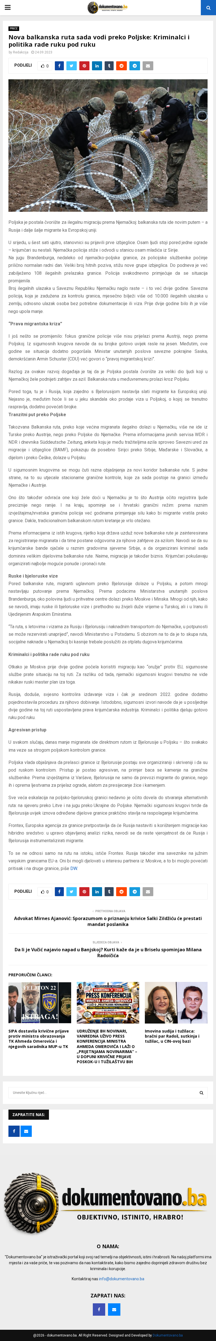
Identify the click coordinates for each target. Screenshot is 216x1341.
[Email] (114, 1309)
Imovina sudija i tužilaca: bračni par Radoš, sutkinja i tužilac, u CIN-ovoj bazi (172, 1036)
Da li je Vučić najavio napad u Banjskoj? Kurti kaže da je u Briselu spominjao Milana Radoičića (108, 952)
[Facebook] (99, 1309)
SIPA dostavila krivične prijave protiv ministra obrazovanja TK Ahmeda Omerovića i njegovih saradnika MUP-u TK (38, 1038)
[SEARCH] (201, 1092)
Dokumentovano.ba (168, 1335)
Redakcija (20, 52)
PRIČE (14, 28)
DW (73, 868)
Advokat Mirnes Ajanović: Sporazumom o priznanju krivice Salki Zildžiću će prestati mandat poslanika (108, 921)
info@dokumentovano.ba (121, 1279)
